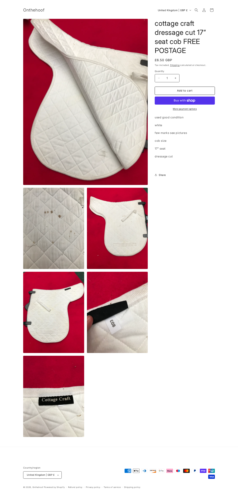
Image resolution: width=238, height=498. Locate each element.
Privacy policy (93, 487)
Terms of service (112, 487)
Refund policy (75, 487)
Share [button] (162, 174)
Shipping (175, 65)
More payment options (185, 109)
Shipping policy (132, 487)
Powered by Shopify (54, 487)
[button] (196, 10)
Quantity (159, 71)
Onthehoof (37, 487)
